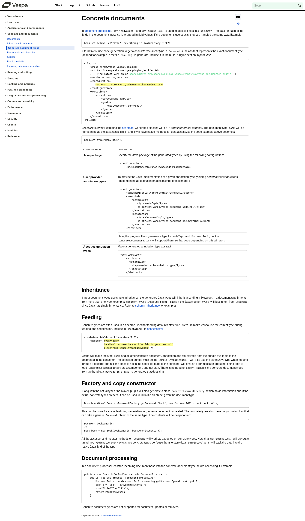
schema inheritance (147, 305)
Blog (70, 5)
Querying (13, 78)
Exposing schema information (23, 66)
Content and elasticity (20, 101)
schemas (127, 127)
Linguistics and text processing (26, 95)
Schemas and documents (22, 33)
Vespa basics (15, 16)
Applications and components (25, 27)
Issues (104, 5)
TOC (117, 5)
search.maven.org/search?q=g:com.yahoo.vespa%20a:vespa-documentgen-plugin (180, 74)
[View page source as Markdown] (238, 17)
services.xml (155, 328)
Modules (12, 130)
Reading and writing (19, 72)
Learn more (14, 22)
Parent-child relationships (21, 52)
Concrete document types (23, 47)
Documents (13, 38)
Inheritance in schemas (20, 43)
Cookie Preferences (111, 515)
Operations (14, 113)
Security (12, 118)
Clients (11, 124)
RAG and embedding (19, 89)
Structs (11, 56)
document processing (98, 30)
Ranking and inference (21, 83)
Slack (58, 5)
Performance (15, 107)
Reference (13, 136)
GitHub (90, 5)
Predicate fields (15, 61)
